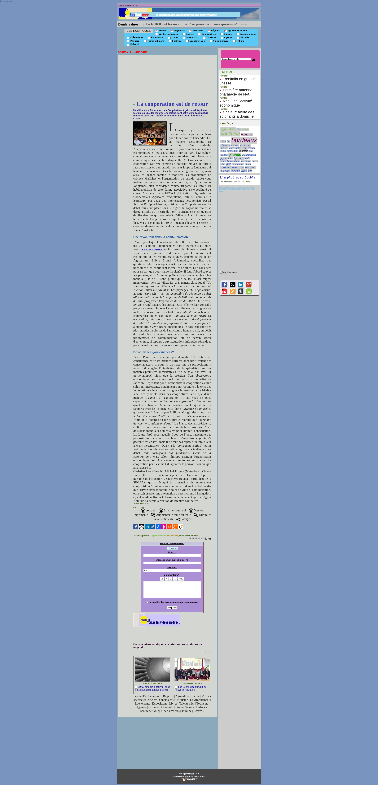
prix (228, 164)
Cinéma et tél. (208, 34)
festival (243, 150)
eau (245, 148)
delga (238, 148)
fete (251, 151)
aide (239, 129)
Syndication (190, 780)
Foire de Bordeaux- (152, 249)
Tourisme (211, 37)
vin (250, 170)
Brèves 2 (134, 44)
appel (245, 129)
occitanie (246, 161)
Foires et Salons (155, 41)
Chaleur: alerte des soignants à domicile (237, 114)
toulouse (225, 170)
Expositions (157, 37)
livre (240, 158)
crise (181, 536)
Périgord (134, 41)
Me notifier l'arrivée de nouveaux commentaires (174, 602)
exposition (232, 151)
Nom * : (172, 552)
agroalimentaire (159, 536)
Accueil (162, 30)
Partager (185, 519)
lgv (235, 158)
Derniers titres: (129, 24)
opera (255, 161)
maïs (247, 158)
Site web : (172, 567)
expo (223, 151)
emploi (251, 148)
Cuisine (227, 34)
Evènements (136, 37)
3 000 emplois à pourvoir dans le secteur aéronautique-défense (152, 688)
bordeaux (244, 140)
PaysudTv (179, 30)
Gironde (244, 37)
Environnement (247, 34)
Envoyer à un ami (174, 510)
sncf (242, 167)
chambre (225, 145)
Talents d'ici (191, 37)
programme (238, 164)
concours (245, 145)
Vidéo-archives (220, 41)
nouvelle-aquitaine (230, 161)
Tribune (240, 41)
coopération (172, 536)
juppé (224, 158)
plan (223, 164)
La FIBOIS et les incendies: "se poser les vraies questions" (192, 24)
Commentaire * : (172, 575)
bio (228, 141)
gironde (235, 155)
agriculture (228, 129)
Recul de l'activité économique (236, 103)
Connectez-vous (6, 1)
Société (189, 34)
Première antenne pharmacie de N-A (236, 92)
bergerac (246, 134)
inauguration (249, 155)
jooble (221, 191)
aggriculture (144, 536)
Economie (197, 30)
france (224, 155)
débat (187, 536)
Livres (174, 37)
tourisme (235, 170)
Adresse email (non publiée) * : (172, 560)
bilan (223, 141)
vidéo (244, 170)
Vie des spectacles (168, 34)
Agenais (228, 37)
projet (248, 164)
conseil (224, 148)
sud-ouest (250, 167)
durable (194, 536)
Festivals (176, 41)
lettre (230, 158)
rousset (225, 167)
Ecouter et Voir (197, 41)
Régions (215, 30)
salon (235, 167)
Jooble (248, 182)
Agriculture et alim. (237, 30)
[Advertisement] (172, 78)
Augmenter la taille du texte (173, 515)
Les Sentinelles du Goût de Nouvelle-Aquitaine (191, 688)
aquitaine (230, 133)
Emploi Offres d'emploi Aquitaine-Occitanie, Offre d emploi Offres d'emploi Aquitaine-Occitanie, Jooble (237, 188)
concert (235, 145)
